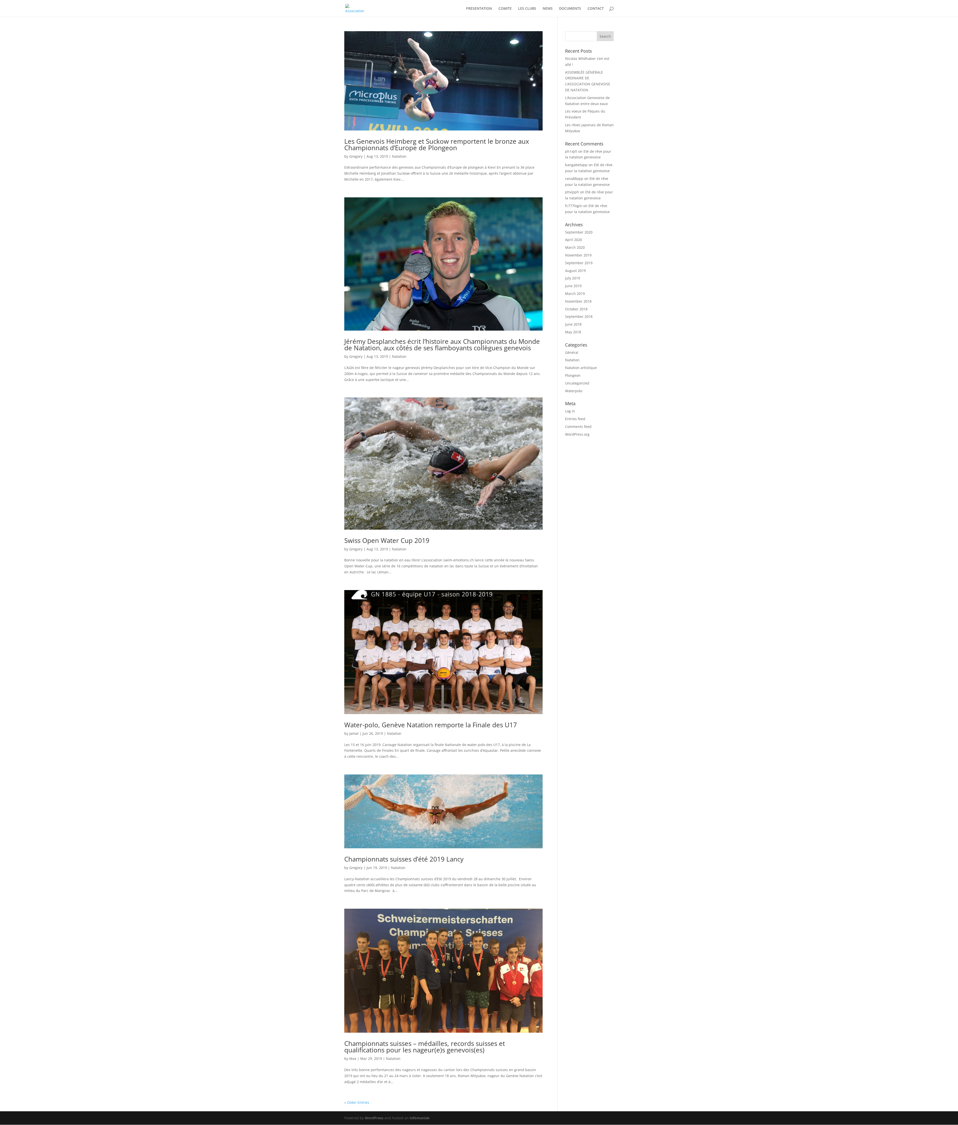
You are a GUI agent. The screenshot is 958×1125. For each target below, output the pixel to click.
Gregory (355, 156)
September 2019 (579, 262)
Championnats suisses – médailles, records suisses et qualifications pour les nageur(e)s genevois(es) (424, 1046)
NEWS (548, 9)
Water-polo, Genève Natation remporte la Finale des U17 (430, 724)
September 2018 (579, 316)
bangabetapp (576, 164)
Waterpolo (573, 390)
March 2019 (575, 293)
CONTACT (596, 9)
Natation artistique (581, 367)
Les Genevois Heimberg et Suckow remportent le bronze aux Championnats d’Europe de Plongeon (436, 144)
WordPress (374, 1118)
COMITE (505, 9)
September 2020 (579, 232)
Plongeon (573, 375)
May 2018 (573, 332)
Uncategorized (577, 383)
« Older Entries (356, 1102)
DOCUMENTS (570, 9)
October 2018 (576, 309)
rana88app (574, 178)
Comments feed (578, 426)
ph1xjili (571, 151)
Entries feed (575, 418)
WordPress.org (577, 434)
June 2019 (573, 285)
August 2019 (575, 270)
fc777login (573, 205)
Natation (399, 156)
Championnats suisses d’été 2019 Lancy (404, 859)
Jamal (354, 733)
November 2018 (578, 301)
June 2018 (573, 324)
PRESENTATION (479, 9)
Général (571, 352)
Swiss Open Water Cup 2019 (386, 540)
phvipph (572, 192)
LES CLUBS (527, 9)
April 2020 (573, 239)
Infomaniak (420, 1118)
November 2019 (578, 255)
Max (352, 1058)
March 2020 (575, 247)
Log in (570, 411)
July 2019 (572, 278)
